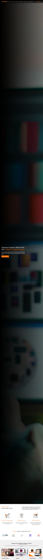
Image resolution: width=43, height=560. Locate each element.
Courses (9, 1)
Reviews (16, 1)
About (13, 1)
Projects (25, 1)
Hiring (31, 1)
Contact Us (38, 1)
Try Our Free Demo (5, 256)
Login (28, 1)
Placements (20, 1)
